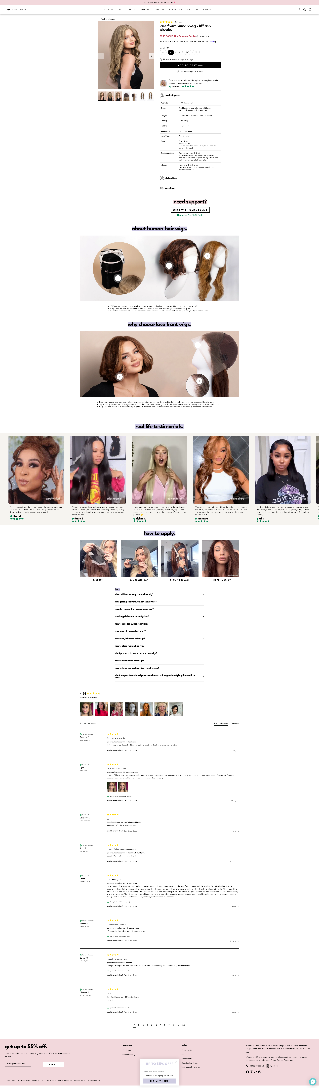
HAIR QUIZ (209, 9)
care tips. (169, 188)
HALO (121, 9)
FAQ (183, 1054)
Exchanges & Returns (190, 1067)
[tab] (221, 724)
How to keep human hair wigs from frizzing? (137, 668)
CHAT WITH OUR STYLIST (190, 209)
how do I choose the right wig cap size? (134, 609)
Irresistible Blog (128, 1054)
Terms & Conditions (12, 1080)
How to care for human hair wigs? (131, 624)
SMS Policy (36, 1080)
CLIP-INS (109, 9)
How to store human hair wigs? (130, 646)
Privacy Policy (25, 1080)
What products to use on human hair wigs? (136, 653)
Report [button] (130, 750)
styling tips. (171, 178)
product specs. (172, 95)
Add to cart (187, 65)
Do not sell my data (48, 1080)
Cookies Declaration (64, 1080)
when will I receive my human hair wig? (134, 594)
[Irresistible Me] (16, 9)
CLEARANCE (175, 9)
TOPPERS (145, 9)
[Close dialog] (176, 1062)
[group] (93, 693)
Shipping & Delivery (190, 1063)
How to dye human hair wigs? (129, 661)
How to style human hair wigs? (130, 639)
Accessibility (187, 1059)
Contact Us (187, 1050)
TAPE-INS (159, 9)
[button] (190, 22)
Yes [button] (125, 750)
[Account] (299, 9)
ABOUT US (192, 9)
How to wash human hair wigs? (130, 631)
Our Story (126, 1050)
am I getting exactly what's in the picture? (136, 602)
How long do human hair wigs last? (132, 616)
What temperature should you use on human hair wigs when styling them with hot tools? (155, 676)
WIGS (132, 9)
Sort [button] (82, 723)
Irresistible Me (95, 1080)
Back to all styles (108, 19)
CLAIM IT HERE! (159, 1081)
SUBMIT (53, 1064)
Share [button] (135, 750)
